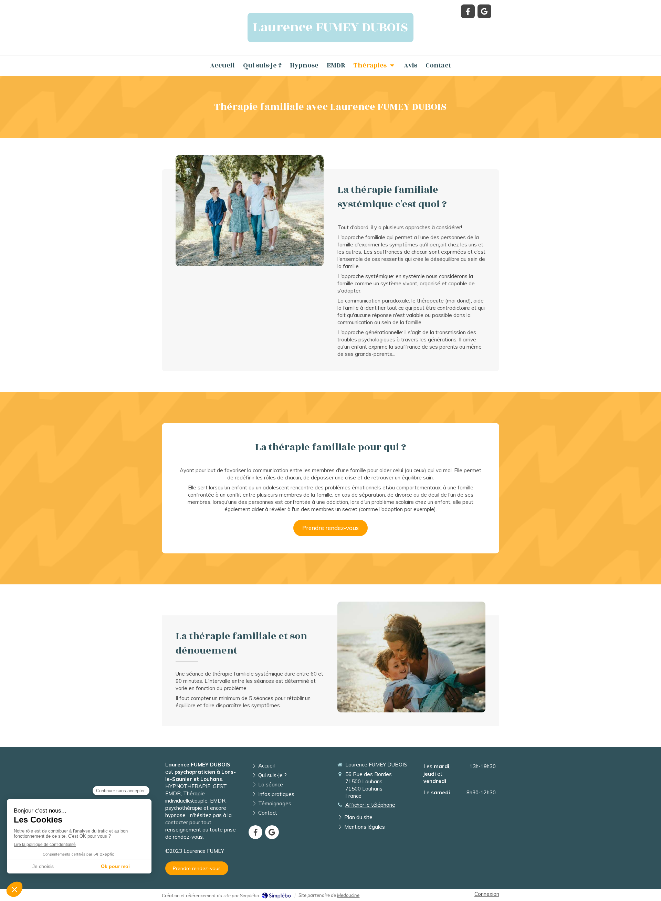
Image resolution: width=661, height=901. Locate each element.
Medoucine (348, 895)
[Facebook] (468, 11)
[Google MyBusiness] (484, 11)
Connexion (486, 894)
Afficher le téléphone (370, 805)
